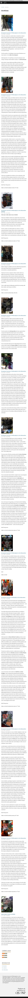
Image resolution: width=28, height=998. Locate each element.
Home (2, 7)
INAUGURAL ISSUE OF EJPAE (8, 914)
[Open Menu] (1, 2)
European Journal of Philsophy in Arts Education (13, 597)
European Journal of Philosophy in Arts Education (13, 33)
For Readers (4, 966)
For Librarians (5, 969)
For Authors (4, 967)
